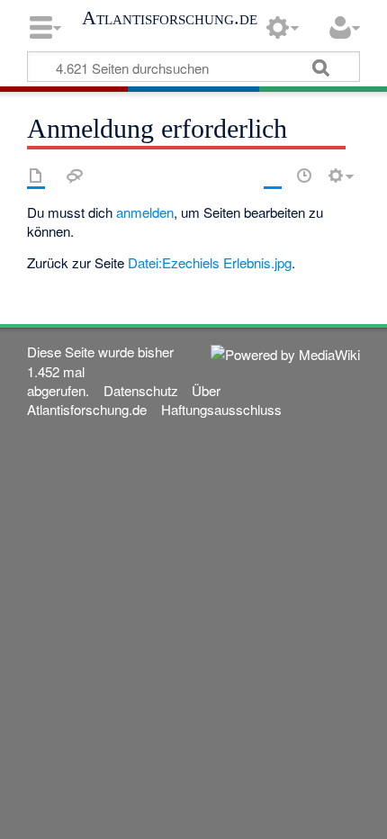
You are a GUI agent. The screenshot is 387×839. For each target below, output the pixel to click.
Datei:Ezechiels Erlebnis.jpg (210, 262)
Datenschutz (141, 390)
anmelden (145, 212)
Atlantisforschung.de (169, 18)
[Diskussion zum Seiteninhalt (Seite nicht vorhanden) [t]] (75, 176)
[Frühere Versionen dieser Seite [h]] (304, 176)
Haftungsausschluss (221, 409)
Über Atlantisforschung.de (123, 400)
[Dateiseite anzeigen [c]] (36, 176)
